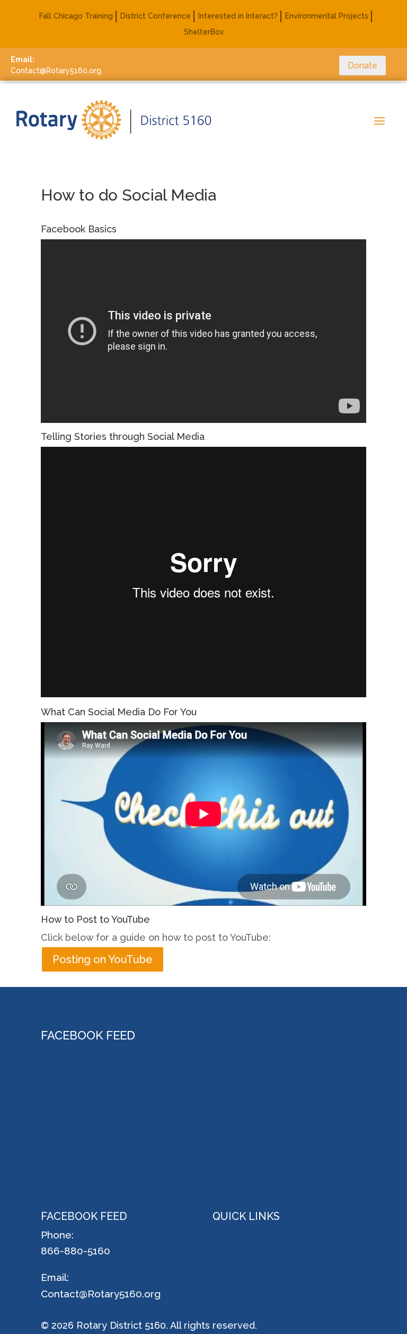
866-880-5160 (75, 1251)
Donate (362, 65)
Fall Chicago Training (76, 16)
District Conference (155, 16)
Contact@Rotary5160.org (101, 1294)
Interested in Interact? (238, 16)
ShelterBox (204, 32)
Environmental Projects (326, 16)
